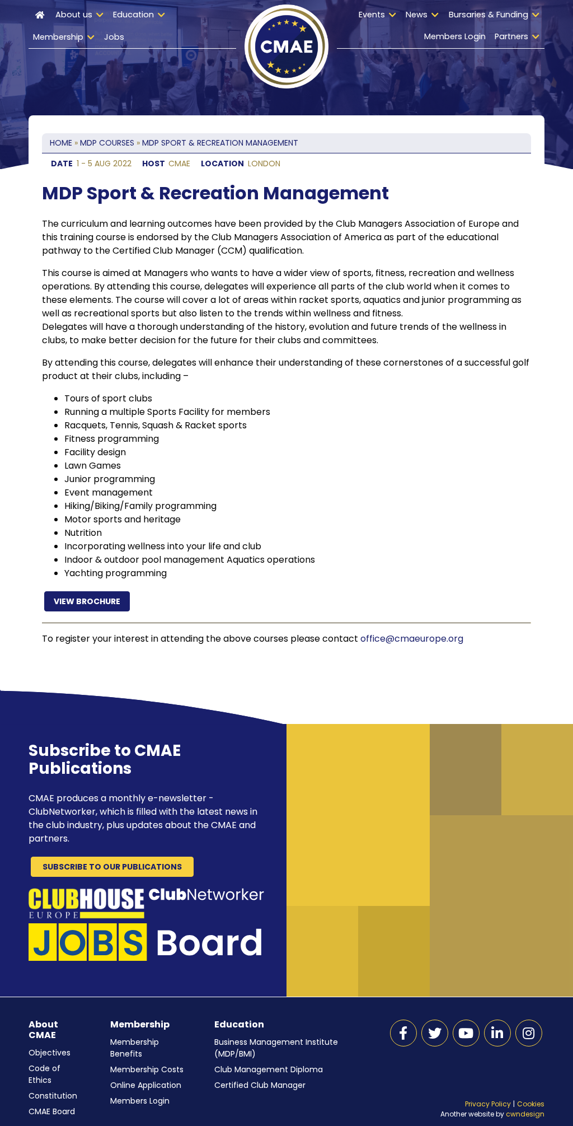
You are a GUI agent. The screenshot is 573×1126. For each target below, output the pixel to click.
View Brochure (87, 601)
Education (133, 14)
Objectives (50, 1052)
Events (372, 14)
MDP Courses (107, 142)
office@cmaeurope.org (411, 638)
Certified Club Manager (260, 1085)
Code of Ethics (44, 1074)
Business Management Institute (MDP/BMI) (276, 1047)
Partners (511, 36)
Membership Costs (147, 1069)
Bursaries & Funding (488, 14)
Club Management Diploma (268, 1069)
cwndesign (525, 1114)
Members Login (455, 36)
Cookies (530, 1104)
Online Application (145, 1085)
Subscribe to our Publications (112, 866)
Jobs (114, 37)
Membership (58, 37)
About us (73, 14)
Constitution (53, 1095)
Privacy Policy (488, 1104)
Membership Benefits (134, 1047)
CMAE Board (52, 1111)
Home (40, 26)
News (417, 14)
